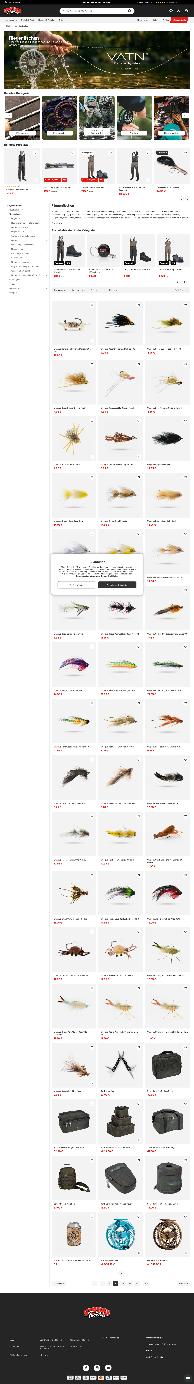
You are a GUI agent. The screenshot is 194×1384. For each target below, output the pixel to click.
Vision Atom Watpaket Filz (92, 187)
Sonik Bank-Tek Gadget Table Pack (69, 1147)
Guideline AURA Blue (109, 1260)
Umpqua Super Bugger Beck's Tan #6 (70, 408)
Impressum (15, 1346)
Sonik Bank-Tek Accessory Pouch (115, 1147)
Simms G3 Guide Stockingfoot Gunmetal (132, 188)
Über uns (44, 1355)
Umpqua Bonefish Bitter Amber (67, 464)
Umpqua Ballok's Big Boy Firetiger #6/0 (118, 690)
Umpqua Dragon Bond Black (159, 464)
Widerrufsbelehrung (18, 1355)
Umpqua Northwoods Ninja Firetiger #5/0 (71, 747)
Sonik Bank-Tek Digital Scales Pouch (116, 1204)
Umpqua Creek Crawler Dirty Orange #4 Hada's (164, 861)
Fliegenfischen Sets (19, 227)
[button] (170, 2)
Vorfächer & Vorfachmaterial (23, 236)
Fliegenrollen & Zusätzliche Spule (25, 223)
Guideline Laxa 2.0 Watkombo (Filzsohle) (67, 270)
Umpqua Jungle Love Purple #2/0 (68, 690)
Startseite (9, 26)
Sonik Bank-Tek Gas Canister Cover (162, 1204)
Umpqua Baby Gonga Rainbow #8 (68, 634)
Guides (166, 20)
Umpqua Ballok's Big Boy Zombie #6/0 (164, 690)
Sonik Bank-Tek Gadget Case (160, 1091)
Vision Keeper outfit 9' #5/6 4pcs (58, 187)
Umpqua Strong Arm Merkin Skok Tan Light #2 (119, 1033)
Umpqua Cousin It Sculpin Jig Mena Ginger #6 (167, 634)
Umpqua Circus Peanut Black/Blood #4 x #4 (120, 634)
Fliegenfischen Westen (20, 262)
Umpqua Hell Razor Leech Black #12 (69, 803)
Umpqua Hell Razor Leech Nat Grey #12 (118, 803)
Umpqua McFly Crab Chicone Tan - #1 (117, 975)
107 (146, 1283)
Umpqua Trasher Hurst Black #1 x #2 (163, 803)
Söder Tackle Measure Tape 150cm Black (101, 270)
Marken (155, 20)
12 (137, 1283)
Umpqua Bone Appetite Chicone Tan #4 (164, 408)
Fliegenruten (16, 218)
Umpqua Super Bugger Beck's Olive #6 (164, 349)
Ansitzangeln (14, 279)
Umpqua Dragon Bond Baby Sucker (162, 521)
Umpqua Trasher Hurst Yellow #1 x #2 (117, 860)
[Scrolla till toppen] (120, 1273)
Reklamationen (76, 1346)
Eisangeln (13, 292)
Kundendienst (143, 2)
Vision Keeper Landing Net (167, 187)
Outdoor (62, 20)
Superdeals (180, 20)
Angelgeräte (11, 20)
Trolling (12, 284)
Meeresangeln (15, 288)
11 (130, 1283)
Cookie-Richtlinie (109, 576)
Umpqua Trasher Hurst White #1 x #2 (70, 860)
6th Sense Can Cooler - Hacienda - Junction (73, 1260)
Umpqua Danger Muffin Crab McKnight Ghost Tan (73, 350)
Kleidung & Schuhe (46, 20)
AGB (12, 1340)
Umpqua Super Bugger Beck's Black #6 (118, 349)
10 (123, 1283)
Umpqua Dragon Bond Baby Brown (69, 521)
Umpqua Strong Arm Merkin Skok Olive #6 (165, 975)
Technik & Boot (27, 20)
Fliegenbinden (17, 249)
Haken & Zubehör (18, 258)
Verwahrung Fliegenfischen (22, 245)
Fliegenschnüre (17, 231)
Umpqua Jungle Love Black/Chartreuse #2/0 (120, 919)
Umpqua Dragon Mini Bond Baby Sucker (164, 577)
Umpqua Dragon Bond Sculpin (114, 521)
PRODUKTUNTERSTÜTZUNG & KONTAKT (52, 1347)
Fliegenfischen (15, 214)
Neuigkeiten (142, 20)
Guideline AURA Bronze (157, 1260)
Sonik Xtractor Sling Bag (64, 1204)
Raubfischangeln (16, 210)
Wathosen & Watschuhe (21, 271)
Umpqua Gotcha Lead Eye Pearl (67, 1091)
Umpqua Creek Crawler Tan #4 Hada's (70, 919)
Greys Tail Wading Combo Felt (137, 269)
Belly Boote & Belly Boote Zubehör (26, 266)
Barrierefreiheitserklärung (51, 1340)
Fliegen (14, 240)
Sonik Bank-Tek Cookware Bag (160, 1147)
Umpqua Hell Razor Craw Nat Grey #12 (117, 747)
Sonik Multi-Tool (107, 1091)
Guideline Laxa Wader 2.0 (17, 189)
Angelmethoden (21, 26)
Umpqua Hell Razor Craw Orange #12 (163, 747)
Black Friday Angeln (154, 1357)
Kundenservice (112, 1338)
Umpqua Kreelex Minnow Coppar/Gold (117, 464)
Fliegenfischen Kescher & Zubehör (26, 275)
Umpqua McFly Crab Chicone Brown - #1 (71, 975)
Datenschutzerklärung (79, 1340)
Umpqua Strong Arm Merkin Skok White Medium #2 (71, 1033)
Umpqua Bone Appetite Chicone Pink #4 (118, 408)
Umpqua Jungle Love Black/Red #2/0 (163, 919)
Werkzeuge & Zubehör (20, 253)
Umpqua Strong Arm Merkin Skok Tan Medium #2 (167, 1033)
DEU (13, 2)
